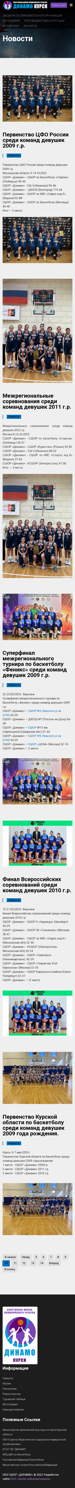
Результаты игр (12, 1394)
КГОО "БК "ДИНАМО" (14, 1449)
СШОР (32, 727)
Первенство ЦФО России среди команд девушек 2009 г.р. (36, 140)
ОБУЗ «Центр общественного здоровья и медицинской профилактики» (34, 1441)
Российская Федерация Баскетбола (23, 1459)
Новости (13, 155)
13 (32, 1263)
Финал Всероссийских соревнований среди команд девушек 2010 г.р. (37, 885)
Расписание (10, 1388)
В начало (10, 1257)
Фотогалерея (11, 20)
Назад (26, 1257)
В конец (10, 1269)
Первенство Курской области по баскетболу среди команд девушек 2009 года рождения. (34, 1125)
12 (23, 1263)
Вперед (54, 1263)
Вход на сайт (58, 5)
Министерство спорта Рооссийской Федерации (30, 1465)
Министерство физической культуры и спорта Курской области (34, 1432)
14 (41, 1263)
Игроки (7, 1383)
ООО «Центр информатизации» (30, 1479)
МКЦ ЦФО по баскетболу (17, 1454)
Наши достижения (13, 1409)
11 (15, 1263)
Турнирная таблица (14, 1399)
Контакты (30, 26)
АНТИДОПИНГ (11, 26)
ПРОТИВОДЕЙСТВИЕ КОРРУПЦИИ (44, 20)
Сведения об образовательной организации (32, 15)
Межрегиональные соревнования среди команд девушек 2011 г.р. (37, 401)
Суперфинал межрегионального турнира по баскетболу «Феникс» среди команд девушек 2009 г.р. (35, 664)
